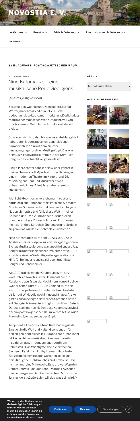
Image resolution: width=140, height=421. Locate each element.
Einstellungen (22, 411)
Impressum (15, 41)
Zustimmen (60, 409)
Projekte (38, 32)
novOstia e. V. (37, 13)
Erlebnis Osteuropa (65, 32)
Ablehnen (84, 409)
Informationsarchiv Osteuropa (104, 32)
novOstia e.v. (16, 32)
